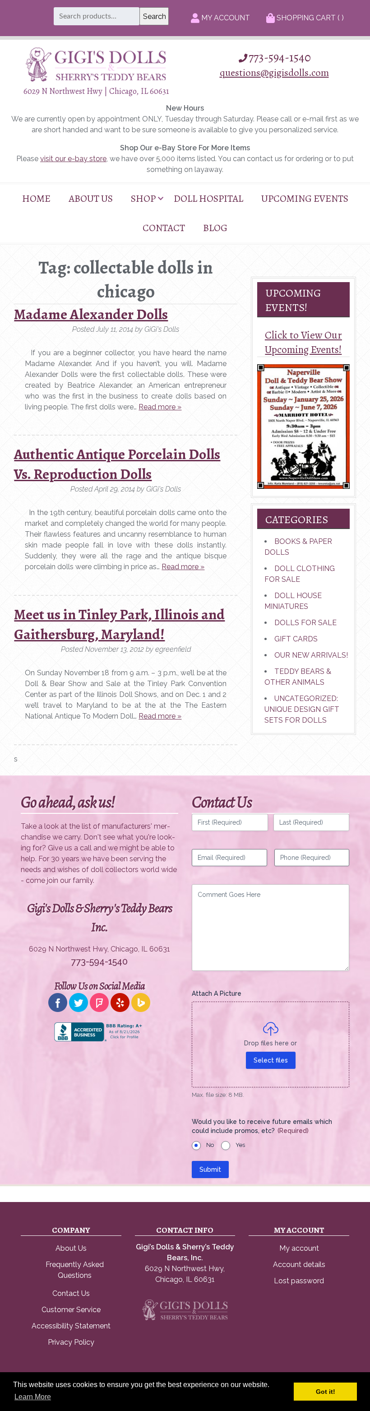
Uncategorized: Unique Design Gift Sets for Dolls (301, 709)
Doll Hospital (208, 198)
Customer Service (71, 1309)
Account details (299, 1264)
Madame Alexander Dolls (91, 314)
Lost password (299, 1280)
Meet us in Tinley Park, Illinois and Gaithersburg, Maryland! (119, 624)
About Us (91, 198)
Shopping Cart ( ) (309, 18)
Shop (143, 198)
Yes (240, 1145)
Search (154, 16)
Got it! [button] (325, 1391)
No (210, 1145)
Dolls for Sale (305, 622)
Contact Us (71, 1293)
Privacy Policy (71, 1342)
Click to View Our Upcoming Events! (303, 342)
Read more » (160, 407)
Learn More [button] (32, 1397)
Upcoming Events (304, 198)
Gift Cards (296, 639)
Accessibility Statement (71, 1326)
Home (36, 198)
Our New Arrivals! (311, 655)
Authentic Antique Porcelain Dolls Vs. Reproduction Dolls (117, 464)
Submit (210, 1169)
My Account (224, 18)
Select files (271, 1060)
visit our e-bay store (73, 158)
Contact (164, 228)
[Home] (96, 79)
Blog (215, 228)
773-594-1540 (280, 57)
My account (299, 1248)
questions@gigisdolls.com (274, 72)
